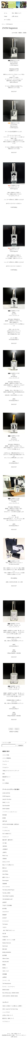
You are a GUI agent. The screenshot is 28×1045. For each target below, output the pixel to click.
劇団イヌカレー (6, 877)
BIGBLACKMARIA (6, 952)
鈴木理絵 (4, 908)
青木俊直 (4, 815)
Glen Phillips (5, 874)
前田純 (4, 964)
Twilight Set (5, 936)
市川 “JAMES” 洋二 (6, 833)
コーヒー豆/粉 (5, 755)
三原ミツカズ (5, 971)
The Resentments (6, 983)
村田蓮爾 (4, 974)
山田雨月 (4, 977)
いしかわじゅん (6, 830)
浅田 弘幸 (4, 821)
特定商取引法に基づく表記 (8, 1035)
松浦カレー (5, 967)
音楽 (3, 780)
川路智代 (4, 858)
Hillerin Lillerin (5, 958)
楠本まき (4, 868)
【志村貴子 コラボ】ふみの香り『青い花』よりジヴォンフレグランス (14, 688)
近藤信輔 (4, 883)
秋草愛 (4, 818)
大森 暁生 (4, 846)
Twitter (5, 16)
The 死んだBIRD (6, 893)
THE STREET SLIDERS (8, 896)
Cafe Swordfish (6, 805)
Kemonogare (5, 880)
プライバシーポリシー (21, 1035)
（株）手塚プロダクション (8, 930)
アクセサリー (5, 767)
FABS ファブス (6, 802)
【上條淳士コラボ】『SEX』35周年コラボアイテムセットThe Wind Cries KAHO (14, 562)
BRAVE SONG (5, 989)
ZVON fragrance (9, 24)
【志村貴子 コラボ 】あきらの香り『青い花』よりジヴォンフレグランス (14, 625)
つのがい (4, 927)
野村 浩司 (4, 949)
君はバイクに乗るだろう (8, 864)
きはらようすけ (6, 861)
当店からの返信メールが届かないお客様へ (12, 1006)
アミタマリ (5, 827)
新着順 (24, 32)
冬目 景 (4, 933)
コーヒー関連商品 (6, 758)
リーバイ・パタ (6, 980)
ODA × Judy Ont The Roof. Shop (10, 1009)
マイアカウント (6, 1021)
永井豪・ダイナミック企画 (8, 939)
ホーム (5, 13)
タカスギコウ (5, 911)
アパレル (4, 764)
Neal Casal (5, 946)
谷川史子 (4, 918)
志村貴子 (4, 902)
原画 (3, 773)
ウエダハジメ (5, 836)
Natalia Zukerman (6, 942)
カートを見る (7, 19)
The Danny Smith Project (8, 889)
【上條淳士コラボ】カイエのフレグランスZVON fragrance (14, 187)
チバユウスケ (5, 921)
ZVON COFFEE (6, 793)
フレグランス (5, 761)
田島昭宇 (4, 914)
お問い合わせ (15, 16)
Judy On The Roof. (6, 799)
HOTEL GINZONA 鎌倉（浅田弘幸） (11, 824)
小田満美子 (5, 849)
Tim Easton (5, 924)
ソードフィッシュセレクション (9, 811)
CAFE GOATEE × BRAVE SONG (10, 996)
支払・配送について (16, 13)
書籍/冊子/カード (6, 776)
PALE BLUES (5, 961)
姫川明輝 (4, 955)
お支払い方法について (7, 1015)
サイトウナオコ (6, 886)
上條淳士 (4, 852)
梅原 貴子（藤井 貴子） (8, 839)
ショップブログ (6, 1012)
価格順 (20, 32)
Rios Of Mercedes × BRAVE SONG (10, 992)
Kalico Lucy (5, 855)
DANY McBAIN (5, 808)
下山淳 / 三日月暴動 (7, 905)
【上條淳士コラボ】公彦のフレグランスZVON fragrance (14, 250)
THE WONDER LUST (7, 899)
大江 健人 (4, 843)
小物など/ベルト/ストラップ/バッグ (10, 770)
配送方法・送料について (8, 1018)
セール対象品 (5, 783)
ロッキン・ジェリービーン (8, 986)
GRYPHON (5, 871)
